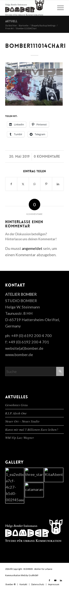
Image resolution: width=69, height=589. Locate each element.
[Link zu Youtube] (55, 580)
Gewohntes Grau (16, 405)
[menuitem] (58, 8)
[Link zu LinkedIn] (61, 580)
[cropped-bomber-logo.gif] (28, 8)
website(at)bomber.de (24, 348)
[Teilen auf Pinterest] (46, 184)
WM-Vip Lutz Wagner (19, 437)
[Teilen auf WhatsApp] (34, 184)
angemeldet (32, 248)
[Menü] (58, 8)
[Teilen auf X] (23, 184)
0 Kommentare (47, 157)
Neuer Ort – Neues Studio (22, 421)
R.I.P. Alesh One (16, 413)
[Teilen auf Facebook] (11, 184)
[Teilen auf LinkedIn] (58, 184)
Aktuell (11, 21)
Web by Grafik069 (29, 575)
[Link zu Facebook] (49, 580)
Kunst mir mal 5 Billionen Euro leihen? (31, 429)
